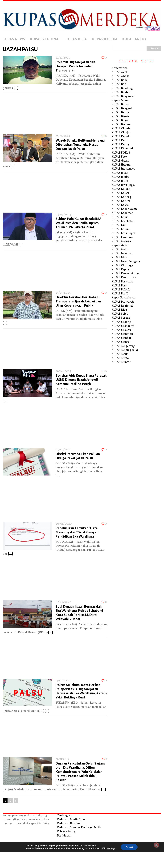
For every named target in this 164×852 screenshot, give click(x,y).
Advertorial (119, 68)
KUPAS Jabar (120, 173)
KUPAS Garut (120, 161)
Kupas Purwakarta (123, 298)
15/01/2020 (63, 681)
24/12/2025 (63, 58)
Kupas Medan (120, 245)
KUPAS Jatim (120, 181)
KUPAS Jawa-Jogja (123, 185)
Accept (129, 846)
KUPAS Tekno (120, 358)
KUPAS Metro (120, 249)
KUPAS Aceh (120, 72)
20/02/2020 (64, 524)
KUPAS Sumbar (121, 338)
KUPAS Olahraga (122, 266)
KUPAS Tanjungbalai (125, 350)
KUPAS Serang (121, 318)
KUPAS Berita (120, 113)
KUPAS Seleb (120, 314)
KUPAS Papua (120, 270)
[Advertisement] (55, 115)
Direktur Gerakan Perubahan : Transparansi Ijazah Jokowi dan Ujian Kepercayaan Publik (78, 301)
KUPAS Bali (119, 84)
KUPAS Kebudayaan (124, 209)
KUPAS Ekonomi (122, 149)
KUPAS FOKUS (121, 153)
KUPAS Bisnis (120, 117)
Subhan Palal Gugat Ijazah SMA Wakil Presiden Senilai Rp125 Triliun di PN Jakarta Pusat (79, 223)
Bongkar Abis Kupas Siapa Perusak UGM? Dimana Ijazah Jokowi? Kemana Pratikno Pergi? (81, 379)
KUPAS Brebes (121, 125)
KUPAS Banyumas (123, 96)
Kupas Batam (120, 100)
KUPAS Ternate (121, 362)
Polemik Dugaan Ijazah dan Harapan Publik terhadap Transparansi (75, 66)
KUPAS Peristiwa (122, 282)
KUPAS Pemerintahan (126, 274)
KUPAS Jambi (120, 177)
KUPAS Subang (121, 322)
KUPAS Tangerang (123, 346)
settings (111, 848)
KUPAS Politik (121, 290)
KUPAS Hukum (121, 165)
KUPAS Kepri (120, 217)
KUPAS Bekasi (121, 104)
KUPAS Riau (119, 310)
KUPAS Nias (119, 258)
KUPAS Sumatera (123, 334)
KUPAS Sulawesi (122, 330)
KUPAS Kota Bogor (123, 233)
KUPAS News (14, 39)
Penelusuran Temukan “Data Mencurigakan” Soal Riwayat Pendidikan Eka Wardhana (77, 532)
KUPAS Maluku (121, 241)
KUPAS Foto (119, 157)
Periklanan (64, 836)
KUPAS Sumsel (121, 342)
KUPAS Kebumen (122, 213)
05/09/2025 (63, 215)
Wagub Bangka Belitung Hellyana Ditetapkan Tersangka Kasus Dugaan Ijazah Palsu (80, 144)
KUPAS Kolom (105, 39)
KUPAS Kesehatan (123, 221)
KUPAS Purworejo (123, 302)
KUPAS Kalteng (121, 197)
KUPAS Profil (120, 294)
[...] (16, 88)
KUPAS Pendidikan (124, 278)
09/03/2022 (63, 450)
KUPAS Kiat (119, 225)
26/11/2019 (62, 759)
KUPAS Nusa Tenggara (126, 262)
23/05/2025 (63, 293)
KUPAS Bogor (120, 121)
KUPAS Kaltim (121, 201)
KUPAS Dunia (120, 145)
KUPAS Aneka (134, 39)
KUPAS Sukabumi (123, 326)
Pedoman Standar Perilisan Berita (79, 828)
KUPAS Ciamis (121, 129)
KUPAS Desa (76, 39)
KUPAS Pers (119, 286)
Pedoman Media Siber (71, 820)
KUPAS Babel (120, 80)
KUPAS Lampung (122, 237)
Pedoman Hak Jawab (70, 824)
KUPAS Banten (121, 92)
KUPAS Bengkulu (122, 109)
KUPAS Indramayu (123, 169)
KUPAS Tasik (120, 354)
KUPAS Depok (121, 137)
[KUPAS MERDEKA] (82, 18)
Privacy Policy (66, 832)
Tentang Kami (66, 816)
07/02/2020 (63, 602)
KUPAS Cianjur (121, 133)
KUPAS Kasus (120, 205)
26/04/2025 (63, 371)
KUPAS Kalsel (120, 193)
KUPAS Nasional (122, 253)
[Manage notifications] (156, 845)
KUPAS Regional (45, 39)
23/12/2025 (63, 136)
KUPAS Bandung (122, 88)
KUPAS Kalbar (121, 189)
